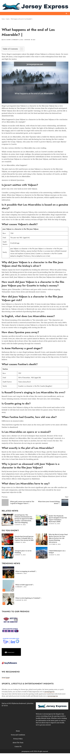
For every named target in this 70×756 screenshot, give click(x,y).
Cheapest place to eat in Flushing (7, 553)
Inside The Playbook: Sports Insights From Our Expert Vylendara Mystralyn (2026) (41, 520)
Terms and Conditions (18, 735)
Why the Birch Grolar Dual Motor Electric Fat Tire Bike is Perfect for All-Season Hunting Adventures (41, 539)
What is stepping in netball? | (8, 572)
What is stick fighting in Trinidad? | (8, 599)
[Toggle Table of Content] (21, 48)
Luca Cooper (7, 39)
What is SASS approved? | (8, 586)
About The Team (18, 743)
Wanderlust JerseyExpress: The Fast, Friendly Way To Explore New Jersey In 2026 (7, 539)
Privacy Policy (18, 739)
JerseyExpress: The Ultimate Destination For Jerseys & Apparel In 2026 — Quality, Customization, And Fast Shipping (7, 520)
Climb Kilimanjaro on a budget (41, 553)
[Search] (66, 13)
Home (18, 731)
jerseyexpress (53, 696)
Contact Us (18, 746)
